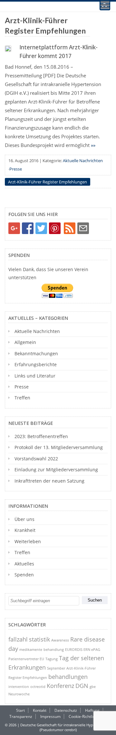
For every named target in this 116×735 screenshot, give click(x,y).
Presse (15, 169)
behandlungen (68, 677)
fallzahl (18, 639)
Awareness (60, 640)
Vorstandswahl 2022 (36, 459)
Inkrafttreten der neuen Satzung (49, 481)
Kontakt (39, 710)
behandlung (54, 649)
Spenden (24, 575)
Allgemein (25, 342)
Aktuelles (24, 564)
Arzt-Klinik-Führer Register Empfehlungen (47, 182)
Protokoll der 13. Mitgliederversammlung (59, 447)
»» (93, 145)
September (56, 668)
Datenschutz (65, 710)
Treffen (22, 398)
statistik (39, 639)
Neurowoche (19, 693)
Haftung (92, 710)
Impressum (50, 716)
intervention (18, 686)
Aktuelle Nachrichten (83, 160)
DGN (81, 686)
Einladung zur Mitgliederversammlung (56, 469)
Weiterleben (28, 541)
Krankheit (25, 530)
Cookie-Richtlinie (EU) (88, 716)
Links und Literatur (35, 376)
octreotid (37, 686)
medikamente (30, 649)
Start (20, 710)
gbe (93, 686)
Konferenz (60, 686)
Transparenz (20, 716)
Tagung (51, 658)
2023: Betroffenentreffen (41, 436)
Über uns (24, 519)
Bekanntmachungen (36, 353)
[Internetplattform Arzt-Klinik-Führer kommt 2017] (8, 48)
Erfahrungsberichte (36, 364)
